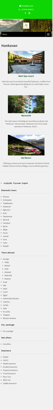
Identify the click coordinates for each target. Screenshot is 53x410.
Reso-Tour (7, 377)
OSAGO (5, 357)
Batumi (7, 265)
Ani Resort (26, 157)
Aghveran (6, 210)
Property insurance (10, 370)
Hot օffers (7, 344)
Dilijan (5, 229)
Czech (5, 292)
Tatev (5, 243)
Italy (4, 285)
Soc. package (8, 331)
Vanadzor (6, 223)
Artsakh (6, 246)
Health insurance (9, 363)
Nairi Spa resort (26, 76)
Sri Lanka (6, 312)
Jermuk (6, 236)
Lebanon (6, 302)
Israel (5, 282)
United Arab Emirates (11, 298)
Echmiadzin (7, 200)
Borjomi (8, 279)
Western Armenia (9, 318)
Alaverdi (6, 220)
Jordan (5, 305)
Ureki (6, 269)
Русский (17, 183)
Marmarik (26, 115)
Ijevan (5, 226)
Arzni (5, 213)
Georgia (6, 259)
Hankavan (7, 206)
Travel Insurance (9, 373)
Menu (5, 34)
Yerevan (6, 197)
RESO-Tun (7, 380)
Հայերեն (8, 183)
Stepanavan (7, 216)
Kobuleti (8, 272)
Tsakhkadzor (8, 203)
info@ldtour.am (27, 6)
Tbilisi (7, 262)
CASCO (5, 360)
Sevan (5, 233)
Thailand (6, 315)
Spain (5, 288)
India (5, 308)
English (25, 183)
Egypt (5, 295)
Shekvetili (8, 275)
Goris (5, 239)
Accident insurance (10, 367)
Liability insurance (10, 383)
